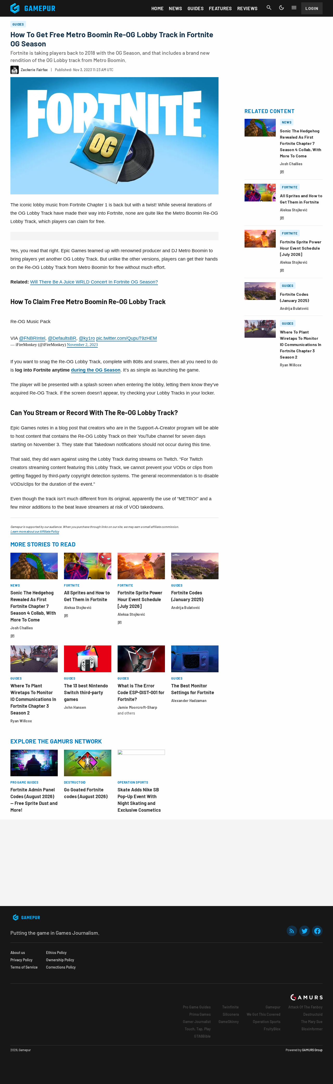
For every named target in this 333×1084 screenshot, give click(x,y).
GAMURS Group (312, 1050)
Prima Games (200, 1014)
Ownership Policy (60, 960)
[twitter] (304, 931)
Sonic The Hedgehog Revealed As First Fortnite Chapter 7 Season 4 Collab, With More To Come (33, 606)
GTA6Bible (202, 1036)
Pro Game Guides (197, 1007)
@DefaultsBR (62, 338)
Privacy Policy (21, 960)
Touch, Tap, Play (198, 1029)
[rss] (292, 931)
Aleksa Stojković (78, 607)
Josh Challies (21, 628)
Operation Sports (266, 1021)
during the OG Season (95, 370)
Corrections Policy (61, 967)
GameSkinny (229, 1021)
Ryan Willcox (21, 721)
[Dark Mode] (281, 7)
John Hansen (75, 707)
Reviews (247, 8)
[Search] (269, 7)
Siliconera (231, 1014)
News (175, 8)
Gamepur (273, 1007)
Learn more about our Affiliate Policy (34, 531)
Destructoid (313, 1014)
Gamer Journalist (197, 1021)
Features (220, 8)
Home (157, 8)
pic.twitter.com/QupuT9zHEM (126, 338)
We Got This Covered (263, 1014)
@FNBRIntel (32, 338)
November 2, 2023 (82, 344)
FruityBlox (272, 1029)
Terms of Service (24, 967)
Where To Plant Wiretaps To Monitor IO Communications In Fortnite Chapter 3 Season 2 (33, 699)
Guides (196, 8)
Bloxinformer (312, 1029)
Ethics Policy (56, 952)
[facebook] (317, 931)
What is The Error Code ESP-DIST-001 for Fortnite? (141, 692)
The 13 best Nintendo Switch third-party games (86, 692)
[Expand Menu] (294, 7)
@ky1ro (87, 338)
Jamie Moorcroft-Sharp (137, 707)
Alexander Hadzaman (189, 700)
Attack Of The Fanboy (305, 1007)
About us (17, 952)
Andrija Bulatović (185, 607)
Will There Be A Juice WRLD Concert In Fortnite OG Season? (94, 282)
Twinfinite (230, 1007)
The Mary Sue (312, 1021)
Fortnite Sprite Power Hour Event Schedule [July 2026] (140, 599)
